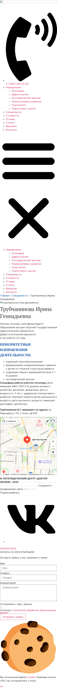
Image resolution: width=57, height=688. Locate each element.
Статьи (10, 122)
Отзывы (10, 119)
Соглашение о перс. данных (16, 604)
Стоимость (12, 115)
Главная (4, 295)
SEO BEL (32, 489)
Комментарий (8, 583)
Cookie (31, 677)
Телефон (5, 573)
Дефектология (20, 94)
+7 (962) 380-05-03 (11, 544)
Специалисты (14, 112)
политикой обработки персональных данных (28, 611)
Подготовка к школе (24, 108)
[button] (28, 189)
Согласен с (28, 611)
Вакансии (11, 126)
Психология (19, 105)
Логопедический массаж (26, 97)
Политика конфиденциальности (37, 482)
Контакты (11, 129)
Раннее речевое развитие (26, 101)
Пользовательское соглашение (19, 485)
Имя (2, 563)
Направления (13, 87)
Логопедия (18, 90)
